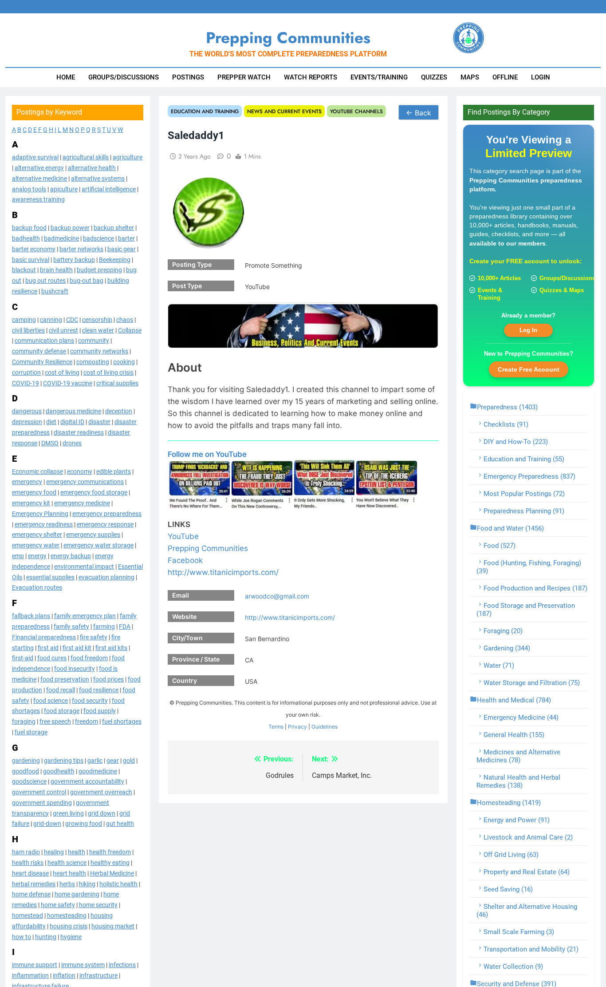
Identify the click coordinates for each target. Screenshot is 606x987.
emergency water (35, 545)
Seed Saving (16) (508, 889)
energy (37, 555)
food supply (99, 710)
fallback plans (31, 615)
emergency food (34, 492)
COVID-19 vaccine (67, 382)
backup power (70, 227)
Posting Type (192, 264)
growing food (83, 823)
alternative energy (39, 167)
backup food (29, 227)
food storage (61, 710)
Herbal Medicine (112, 873)
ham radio (26, 852)
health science (67, 862)
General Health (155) (514, 735)
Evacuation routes (37, 587)
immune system (83, 964)
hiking (87, 883)
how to (21, 936)
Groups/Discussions (123, 77)
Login (540, 77)
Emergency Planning (40, 513)
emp (18, 555)
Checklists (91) (506, 424)
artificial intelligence (109, 188)
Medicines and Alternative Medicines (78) (518, 756)
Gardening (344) (507, 648)
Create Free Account (528, 369)
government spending (42, 802)
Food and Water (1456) (510, 528)
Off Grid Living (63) (511, 855)
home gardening (77, 894)
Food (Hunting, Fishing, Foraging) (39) (528, 567)
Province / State (196, 659)
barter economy (33, 249)
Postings (188, 77)
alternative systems (98, 178)
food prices (108, 679)
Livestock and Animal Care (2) (528, 837)
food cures (52, 658)
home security (98, 904)
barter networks (81, 249)
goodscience (29, 781)
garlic (94, 760)
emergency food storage (93, 492)
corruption (26, 372)
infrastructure (98, 975)
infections (122, 964)
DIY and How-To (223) (516, 442)
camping (24, 319)
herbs (67, 883)
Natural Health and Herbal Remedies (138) (518, 781)
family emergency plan (85, 615)
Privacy (297, 726)
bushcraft (54, 291)
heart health (69, 873)
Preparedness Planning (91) (524, 511)
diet (51, 421)
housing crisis (68, 926)
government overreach (101, 792)
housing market (112, 926)
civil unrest (63, 329)
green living (68, 813)
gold (129, 760)
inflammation (30, 975)
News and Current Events (284, 111)
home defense (31, 894)
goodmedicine (98, 770)
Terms (275, 726)
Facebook (185, 560)
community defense (39, 351)
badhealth (26, 238)
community (93, 340)
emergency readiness (44, 523)
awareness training (38, 199)
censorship (97, 319)
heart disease (30, 873)
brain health (56, 270)
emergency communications (85, 481)
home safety (58, 904)
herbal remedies (33, 883)
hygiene (71, 936)
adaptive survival (35, 157)
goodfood (25, 770)
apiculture (64, 188)
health (76, 852)
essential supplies (50, 576)
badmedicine (61, 238)
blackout (24, 270)
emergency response (105, 523)
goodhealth (59, 770)
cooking (124, 361)
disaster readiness (79, 432)
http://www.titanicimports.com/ (223, 572)
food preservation (64, 679)
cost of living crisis (108, 372)
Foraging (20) (503, 631)
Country (184, 680)
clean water (98, 329)
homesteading (67, 915)
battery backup (74, 259)
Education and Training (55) (524, 459)
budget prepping (99, 270)
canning (51, 319)
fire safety (93, 636)
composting (92, 361)
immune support (34, 964)
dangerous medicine (73, 411)
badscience (98, 238)
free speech (55, 721)
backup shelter (114, 227)
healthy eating (110, 862)
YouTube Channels (356, 111)
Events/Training (379, 77)
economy (79, 471)
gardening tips (63, 760)
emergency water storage (98, 545)
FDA (124, 626)
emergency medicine (82, 503)
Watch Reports (310, 77)
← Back (418, 112)
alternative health (92, 167)
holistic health (118, 883)
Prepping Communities (208, 548)
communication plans (44, 340)
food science (50, 700)
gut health (120, 823)
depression (27, 421)
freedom (86, 721)
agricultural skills (86, 157)
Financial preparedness (44, 636)
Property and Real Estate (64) (527, 872)
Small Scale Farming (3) (519, 932)
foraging (23, 721)
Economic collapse (37, 471)
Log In (528, 329)
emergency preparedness (107, 513)
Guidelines (324, 726)
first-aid (22, 658)
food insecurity (74, 668)
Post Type (187, 285)
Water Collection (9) (513, 967)
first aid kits (111, 647)
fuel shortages (122, 721)
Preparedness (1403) (507, 407)
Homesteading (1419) (509, 803)
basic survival (30, 259)
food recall (60, 689)
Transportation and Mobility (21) (531, 949)
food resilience (98, 689)
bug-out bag (86, 280)
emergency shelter (37, 534)
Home (65, 77)
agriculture (127, 157)
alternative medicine (39, 178)
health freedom (110, 852)
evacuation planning (106, 576)
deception (118, 411)
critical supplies (117, 382)
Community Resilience (42, 361)
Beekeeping (114, 259)
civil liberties (28, 329)
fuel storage (31, 732)
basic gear (121, 249)
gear (112, 760)
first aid (48, 647)
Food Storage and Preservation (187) (525, 610)
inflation (64, 975)
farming (104, 626)
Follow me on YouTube (207, 454)
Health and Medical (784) (514, 700)
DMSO (50, 442)
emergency (27, 481)
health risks (27, 862)
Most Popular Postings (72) (524, 494)
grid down (101, 813)
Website (184, 616)
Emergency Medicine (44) (521, 717)
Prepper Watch (244, 77)
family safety (71, 626)
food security (90, 700)
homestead (27, 915)
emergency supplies (93, 534)
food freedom (89, 658)
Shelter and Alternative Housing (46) (526, 911)
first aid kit (77, 647)
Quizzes (434, 77)
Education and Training (205, 111)
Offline (505, 77)
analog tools (29, 188)
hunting (45, 936)
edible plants (113, 471)
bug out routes (45, 280)
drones (72, 442)
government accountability (87, 781)
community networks (99, 351)
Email (180, 595)
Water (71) (499, 666)
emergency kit (31, 503)
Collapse (130, 329)
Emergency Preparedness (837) (529, 476)
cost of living (62, 372)
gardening (26, 760)
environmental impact (84, 566)
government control (39, 792)
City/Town (187, 638)
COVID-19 (25, 382)
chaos (124, 319)
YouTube (183, 536)
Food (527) (499, 546)
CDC (72, 319)
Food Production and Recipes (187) (535, 588)
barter (126, 238)
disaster (99, 421)
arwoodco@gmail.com (277, 596)
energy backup (71, 555)
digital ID (72, 421)
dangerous (27, 411)
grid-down (47, 823)
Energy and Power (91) (517, 820)
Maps (469, 77)
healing (54, 852)
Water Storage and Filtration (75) (532, 683)
